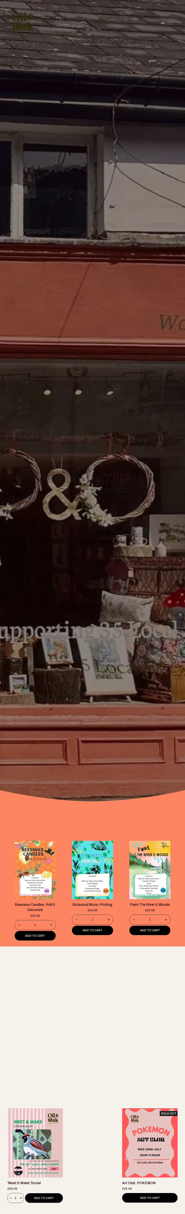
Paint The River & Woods (150, 905)
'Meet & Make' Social (24, 1183)
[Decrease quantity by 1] (19, 924)
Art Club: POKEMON (139, 1183)
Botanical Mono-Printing (92, 905)
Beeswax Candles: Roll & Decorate (35, 907)
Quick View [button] (35, 1171)
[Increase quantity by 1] (51, 924)
